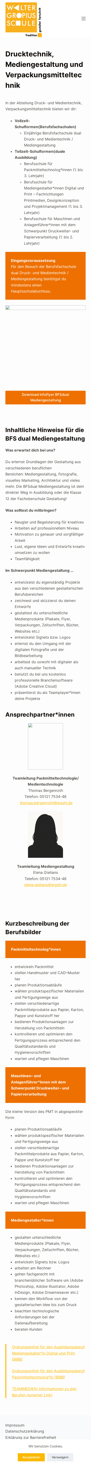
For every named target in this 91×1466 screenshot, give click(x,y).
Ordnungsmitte (25, 1370)
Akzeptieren (31, 1457)
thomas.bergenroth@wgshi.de (46, 802)
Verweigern (60, 1457)
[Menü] (83, 18)
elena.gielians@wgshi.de (45, 884)
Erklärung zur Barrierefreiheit (30, 1437)
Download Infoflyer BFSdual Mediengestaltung (45, 397)
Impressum (14, 1425)
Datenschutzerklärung (24, 1431)
